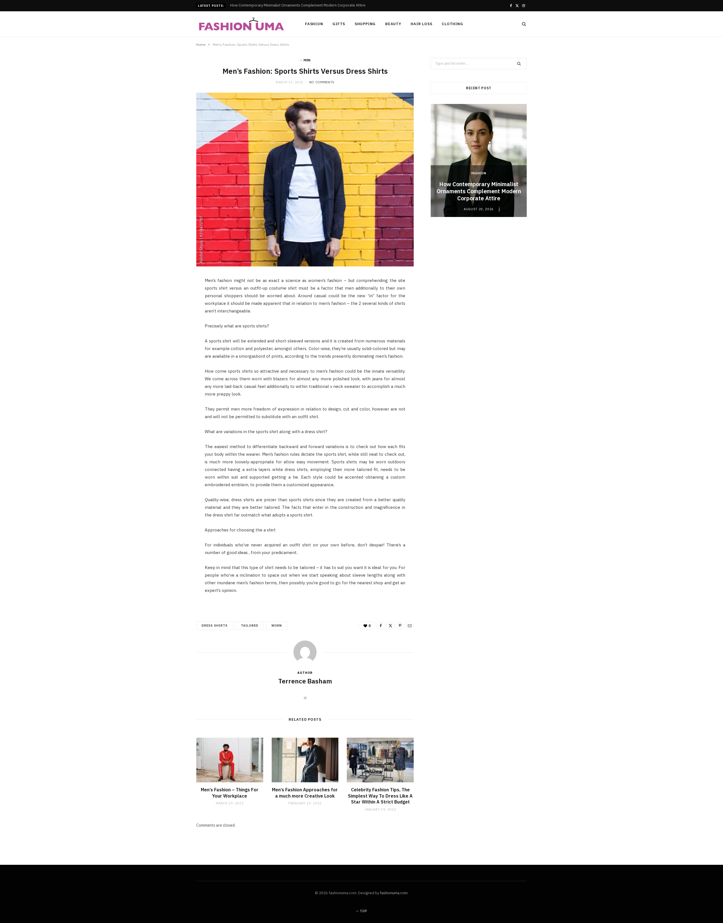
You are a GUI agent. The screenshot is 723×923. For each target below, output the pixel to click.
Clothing (452, 23)
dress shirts (215, 625)
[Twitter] (169, 314)
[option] (479, 160)
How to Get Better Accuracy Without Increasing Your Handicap (282, 5)
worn (276, 625)
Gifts (338, 23)
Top (363, 911)
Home (200, 44)
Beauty (393, 23)
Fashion (314, 23)
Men (307, 60)
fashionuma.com (394, 893)
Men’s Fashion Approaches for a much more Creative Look (305, 793)
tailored (249, 625)
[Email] (169, 342)
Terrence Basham (305, 681)
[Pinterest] (169, 328)
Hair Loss (421, 23)
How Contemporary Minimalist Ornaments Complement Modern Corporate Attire (479, 191)
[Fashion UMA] (241, 24)
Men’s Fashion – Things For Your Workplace (229, 793)
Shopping (365, 23)
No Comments (321, 82)
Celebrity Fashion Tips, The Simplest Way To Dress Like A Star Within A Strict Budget (380, 796)
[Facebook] (169, 299)
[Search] (522, 24)
